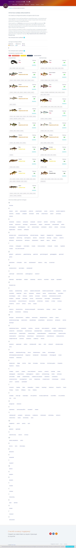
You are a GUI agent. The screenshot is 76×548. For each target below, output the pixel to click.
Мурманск (57, 320)
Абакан (11, 211)
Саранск (40, 371)
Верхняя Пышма (34, 235)
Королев (18, 298)
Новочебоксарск (40, 336)
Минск (11, 468)
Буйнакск (26, 229)
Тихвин (37, 387)
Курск (29, 303)
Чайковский (12, 415)
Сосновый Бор (23, 379)
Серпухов (59, 374)
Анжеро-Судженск (60, 211)
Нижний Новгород (58, 330)
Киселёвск (60, 293)
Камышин (58, 290)
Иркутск (40, 279)
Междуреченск (43, 317)
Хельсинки (12, 519)
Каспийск (11, 293)
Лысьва (11, 311)
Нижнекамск (48, 330)
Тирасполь (12, 497)
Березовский (55, 224)
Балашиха (25, 221)
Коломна (44, 296)
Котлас (31, 298)
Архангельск (45, 213)
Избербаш (32, 279)
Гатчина (11, 246)
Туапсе (17, 390)
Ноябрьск (36, 338)
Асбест (51, 213)
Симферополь (26, 376)
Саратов (53, 371)
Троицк (11, 390)
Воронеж (11, 240)
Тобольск (51, 387)
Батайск (46, 221)
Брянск (56, 227)
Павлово (11, 352)
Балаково (11, 221)
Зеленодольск (29, 273)
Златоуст (37, 273)
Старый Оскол (46, 379)
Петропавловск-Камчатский (16, 355)
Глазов (33, 246)
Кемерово (19, 293)
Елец (46, 262)
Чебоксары (27, 415)
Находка (54, 328)
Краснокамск (12, 301)
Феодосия (11, 403)
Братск (50, 227)
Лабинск (11, 309)
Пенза (29, 352)
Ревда (18, 363)
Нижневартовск (38, 330)
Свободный (12, 374)
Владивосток (50, 235)
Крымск (47, 301)
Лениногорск (19, 309)
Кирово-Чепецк (52, 293)
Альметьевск (39, 211)
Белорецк (25, 224)
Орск (10, 346)
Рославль (35, 363)
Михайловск (41, 320)
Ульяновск (25, 395)
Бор (29, 227)
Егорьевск (19, 262)
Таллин (11, 485)
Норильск (28, 338)
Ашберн (11, 474)
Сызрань (17, 381)
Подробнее (63, 546)
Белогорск (17, 224)
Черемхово (43, 415)
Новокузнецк (31, 333)
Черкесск (58, 415)
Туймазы (23, 390)
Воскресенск (19, 240)
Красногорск (39, 298)
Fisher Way (13, 544)
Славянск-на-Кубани (37, 376)
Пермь (44, 352)
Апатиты (11, 213)
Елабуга (40, 262)
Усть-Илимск (61, 395)
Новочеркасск (50, 336)
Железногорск (12, 268)
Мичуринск (50, 320)
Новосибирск (12, 336)
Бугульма (63, 227)
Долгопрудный (44, 254)
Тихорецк (44, 387)
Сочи (30, 379)
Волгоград (19, 237)
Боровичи (43, 227)
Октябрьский (33, 344)
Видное (42, 235)
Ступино (63, 379)
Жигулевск (21, 268)
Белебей (59, 221)
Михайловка (33, 320)
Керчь (25, 293)
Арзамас (18, 213)
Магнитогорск (19, 317)
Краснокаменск (56, 298)
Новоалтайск (22, 333)
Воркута (62, 237)
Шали (18, 423)
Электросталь (12, 434)
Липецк (48, 309)
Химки (36, 409)
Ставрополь (37, 379)
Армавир (25, 213)
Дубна (10, 256)
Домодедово (53, 254)
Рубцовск (60, 363)
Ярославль (22, 446)
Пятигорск (19, 357)
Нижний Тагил (13, 333)
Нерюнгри (11, 330)
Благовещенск (21, 227)
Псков (59, 355)
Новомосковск (52, 333)
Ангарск (52, 211)
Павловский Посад (20, 352)
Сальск (17, 371)
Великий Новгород (23, 235)
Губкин (56, 246)
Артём (37, 213)
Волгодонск (28, 237)
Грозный (50, 246)
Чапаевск (20, 415)
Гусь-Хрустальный (19, 248)
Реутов (24, 363)
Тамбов (18, 387)
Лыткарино (18, 311)
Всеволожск (35, 240)
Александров (23, 211)
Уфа (10, 398)
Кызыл (35, 303)
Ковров (31, 296)
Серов (53, 374)
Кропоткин (40, 301)
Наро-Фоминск (45, 328)
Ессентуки (51, 262)
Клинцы (25, 296)
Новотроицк (21, 336)
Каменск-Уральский (35, 290)
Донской (61, 254)
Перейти (34, 65)
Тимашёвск (30, 387)
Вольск (55, 237)
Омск (40, 344)
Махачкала (34, 317)
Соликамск (54, 376)
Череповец (50, 415)
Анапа (45, 211)
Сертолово (12, 376)
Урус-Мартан (34, 395)
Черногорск (12, 417)
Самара (23, 371)
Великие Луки (12, 235)
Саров (58, 371)
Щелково (18, 429)
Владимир (11, 237)
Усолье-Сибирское (43, 395)
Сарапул (47, 371)
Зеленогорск (20, 273)
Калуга (26, 290)
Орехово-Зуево (59, 344)
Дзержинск (18, 254)
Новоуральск (30, 336)
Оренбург (51, 344)
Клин (19, 296)
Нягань (42, 338)
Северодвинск (29, 374)
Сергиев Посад (45, 374)
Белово (11, 224)
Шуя (29, 423)
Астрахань (58, 213)
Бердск (40, 224)
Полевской (35, 355)
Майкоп (28, 317)
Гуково (11, 248)
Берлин (16, 502)
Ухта (15, 398)
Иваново (11, 279)
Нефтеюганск (28, 330)
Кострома (25, 298)
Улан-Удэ (18, 395)
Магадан (11, 317)
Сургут (10, 381)
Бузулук (20, 229)
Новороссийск (62, 333)
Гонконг (11, 514)
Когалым (37, 296)
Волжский (41, 237)
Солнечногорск (13, 379)
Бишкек (11, 480)
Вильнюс (11, 451)
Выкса (48, 240)
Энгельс (26, 434)
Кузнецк (60, 301)
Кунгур (18, 303)
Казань (11, 290)
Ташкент (11, 463)
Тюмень (35, 390)
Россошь (42, 363)
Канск (64, 290)
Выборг (42, 240)
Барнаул (39, 221)
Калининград (18, 290)
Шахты (23, 423)
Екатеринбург (32, 262)
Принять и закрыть (70, 546)
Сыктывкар (24, 381)
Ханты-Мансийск (21, 409)
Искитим (46, 279)
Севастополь (20, 374)
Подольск (28, 355)
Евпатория (11, 262)
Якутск (11, 446)
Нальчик (37, 328)
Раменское (12, 363)
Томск (64, 387)
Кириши (38, 293)
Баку (10, 502)
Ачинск (11, 216)
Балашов (33, 221)
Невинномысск (62, 328)
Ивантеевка (19, 279)
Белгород (52, 221)
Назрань (30, 328)
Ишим (52, 279)
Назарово (23, 328)
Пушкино (11, 357)
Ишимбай (59, 279)
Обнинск (11, 344)
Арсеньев (31, 213)
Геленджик (18, 246)
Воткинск (27, 240)
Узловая (11, 395)
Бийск (62, 224)
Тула (29, 390)
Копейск (11, 298)
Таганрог (11, 387)
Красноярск (32, 301)
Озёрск (25, 344)
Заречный (11, 273)
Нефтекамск (20, 330)
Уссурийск (53, 395)
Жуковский (29, 268)
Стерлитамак (55, 379)
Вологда (49, 237)
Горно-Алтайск (41, 246)
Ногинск (21, 338)
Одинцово (18, 344)
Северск (37, 374)
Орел (45, 344)
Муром (64, 320)
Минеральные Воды (14, 320)
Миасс (57, 317)
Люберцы (25, 311)
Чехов (19, 417)
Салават (11, 371)
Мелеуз (51, 317)
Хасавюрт (30, 409)
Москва (11, 205)
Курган (24, 303)
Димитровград (27, 254)
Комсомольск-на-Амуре (55, 296)
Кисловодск (12, 296)
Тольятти (58, 387)
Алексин (31, 211)
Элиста (20, 434)
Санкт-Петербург (32, 371)
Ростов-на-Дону (51, 363)
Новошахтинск (60, 336)
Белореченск (33, 224)
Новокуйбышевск (41, 333)
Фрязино (19, 403)
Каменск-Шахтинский (47, 290)
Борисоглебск (35, 227)
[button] (11, 2)
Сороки (11, 491)
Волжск (35, 237)
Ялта (16, 446)
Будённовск (12, 229)
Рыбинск (11, 365)
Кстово (53, 301)
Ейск (25, 262)
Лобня (59, 309)
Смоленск (47, 376)
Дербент (11, 254)
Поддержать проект (55, 544)
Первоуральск (36, 352)
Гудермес (62, 246)
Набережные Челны (14, 328)
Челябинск (35, 415)
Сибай (18, 376)
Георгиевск (26, 246)
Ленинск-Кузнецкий (30, 309)
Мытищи (11, 322)
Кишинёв (11, 457)
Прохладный (53, 355)
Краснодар (47, 298)
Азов (16, 211)
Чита (32, 417)
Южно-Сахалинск (13, 440)
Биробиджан (12, 227)
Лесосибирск (41, 309)
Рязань (17, 365)
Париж (10, 508)
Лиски (54, 309)
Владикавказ (59, 235)
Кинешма (31, 293)
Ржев (29, 363)
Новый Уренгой (13, 338)
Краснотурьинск (22, 301)
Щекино (11, 429)
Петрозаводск (51, 352)
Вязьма (54, 240)
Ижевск (26, 279)
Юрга (21, 440)
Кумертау (11, 303)
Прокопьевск (44, 355)
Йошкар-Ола (12, 285)
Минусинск (24, 320)
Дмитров (35, 254)
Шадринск (11, 423)
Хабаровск (11, 409)
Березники (47, 224)
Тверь (23, 387)
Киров (44, 293)
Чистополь (25, 417)
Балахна (19, 221)
